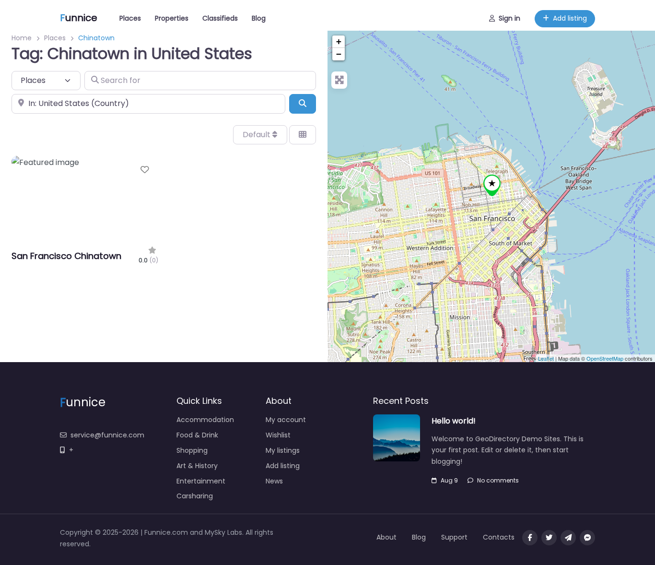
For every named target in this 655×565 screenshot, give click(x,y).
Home (22, 38)
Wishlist (278, 435)
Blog (259, 18)
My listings (283, 450)
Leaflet (546, 358)
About (386, 537)
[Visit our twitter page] (549, 537)
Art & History (197, 466)
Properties (171, 18)
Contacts (499, 537)
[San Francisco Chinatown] (492, 185)
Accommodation (205, 419)
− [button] (338, 54)
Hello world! (454, 420)
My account (286, 419)
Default (257, 134)
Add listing (570, 18)
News (274, 481)
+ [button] (338, 41)
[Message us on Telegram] (568, 537)
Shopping (192, 450)
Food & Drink (197, 435)
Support (454, 537)
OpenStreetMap (604, 358)
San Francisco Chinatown (66, 256)
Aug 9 (449, 480)
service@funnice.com (107, 435)
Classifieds (220, 18)
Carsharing (194, 496)
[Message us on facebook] (587, 537)
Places (130, 18)
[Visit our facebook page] (530, 537)
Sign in (509, 18)
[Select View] (302, 134)
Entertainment (200, 481)
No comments (498, 480)
